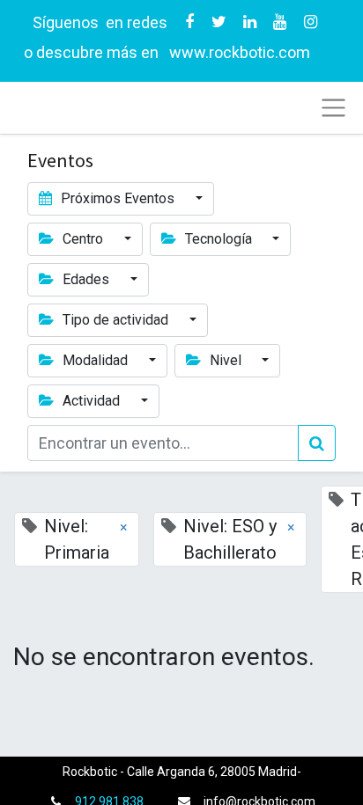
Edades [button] (86, 279)
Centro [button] (83, 239)
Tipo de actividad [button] (115, 319)
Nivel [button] (225, 360)
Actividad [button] (91, 400)
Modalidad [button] (95, 360)
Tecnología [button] (219, 239)
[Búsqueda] (317, 443)
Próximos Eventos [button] (117, 198)
